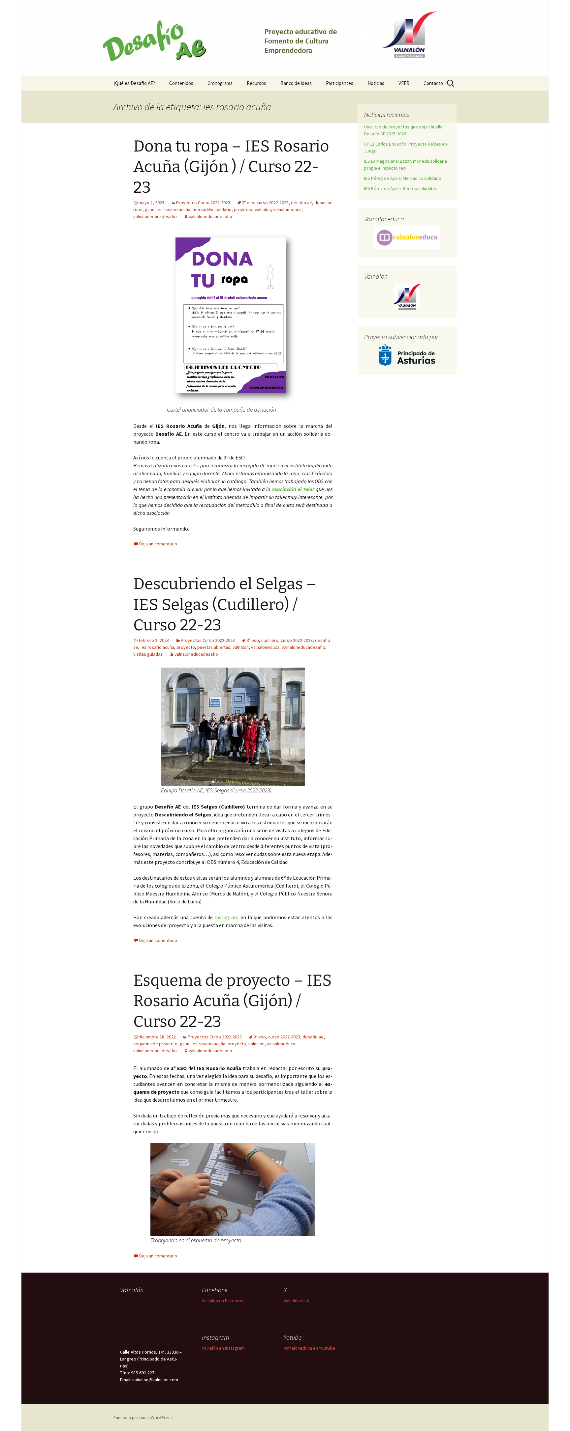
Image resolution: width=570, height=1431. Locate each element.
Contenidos (181, 83)
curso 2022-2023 (273, 203)
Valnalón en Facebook (223, 1301)
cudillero (269, 640)
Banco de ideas (296, 83)
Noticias (375, 83)
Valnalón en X (296, 1301)
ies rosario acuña (173, 209)
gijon (149, 209)
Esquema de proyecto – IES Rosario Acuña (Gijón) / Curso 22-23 (232, 1001)
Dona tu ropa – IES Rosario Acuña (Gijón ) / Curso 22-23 (231, 167)
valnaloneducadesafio (155, 216)
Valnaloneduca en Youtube (309, 1348)
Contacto (433, 83)
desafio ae (301, 203)
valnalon (263, 209)
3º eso (248, 203)
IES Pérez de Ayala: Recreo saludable (400, 188)
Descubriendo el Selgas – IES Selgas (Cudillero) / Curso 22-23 (224, 604)
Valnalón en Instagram (223, 1348)
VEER (403, 83)
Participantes (339, 83)
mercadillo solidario (212, 209)
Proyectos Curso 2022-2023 (203, 203)
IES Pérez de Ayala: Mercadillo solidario (402, 178)
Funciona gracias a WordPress (143, 1417)
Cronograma (220, 83)
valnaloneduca (287, 209)
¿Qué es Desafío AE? (134, 83)
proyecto (243, 209)
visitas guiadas (148, 654)
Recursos (256, 83)
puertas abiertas (213, 647)
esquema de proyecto (155, 1044)
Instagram (226, 917)
